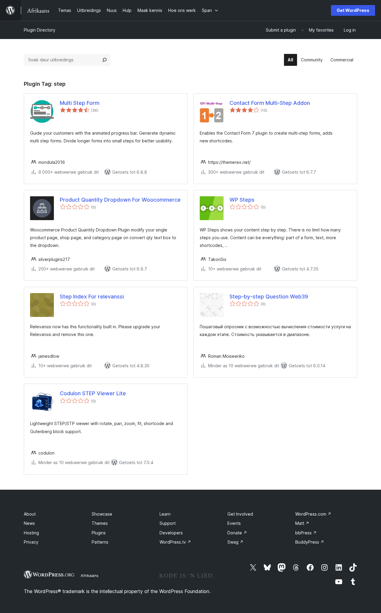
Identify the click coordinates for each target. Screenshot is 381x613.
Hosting (31, 532)
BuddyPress (309, 541)
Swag (235, 541)
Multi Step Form (79, 103)
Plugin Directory (39, 29)
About (30, 513)
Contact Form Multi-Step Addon (269, 103)
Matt (302, 523)
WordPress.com (313, 513)
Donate (237, 532)
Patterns (100, 541)
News (29, 523)
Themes (100, 523)
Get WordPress (353, 10)
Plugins (99, 532)
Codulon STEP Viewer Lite (93, 393)
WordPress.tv (175, 541)
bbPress (306, 532)
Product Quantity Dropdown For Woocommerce (120, 200)
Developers (171, 532)
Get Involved (240, 513)
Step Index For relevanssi (92, 296)
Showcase (102, 513)
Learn (165, 513)
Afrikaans (90, 575)
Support (168, 523)
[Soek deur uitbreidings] (104, 60)
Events (234, 523)
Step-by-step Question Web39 (268, 296)
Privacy (31, 541)
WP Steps (241, 200)
